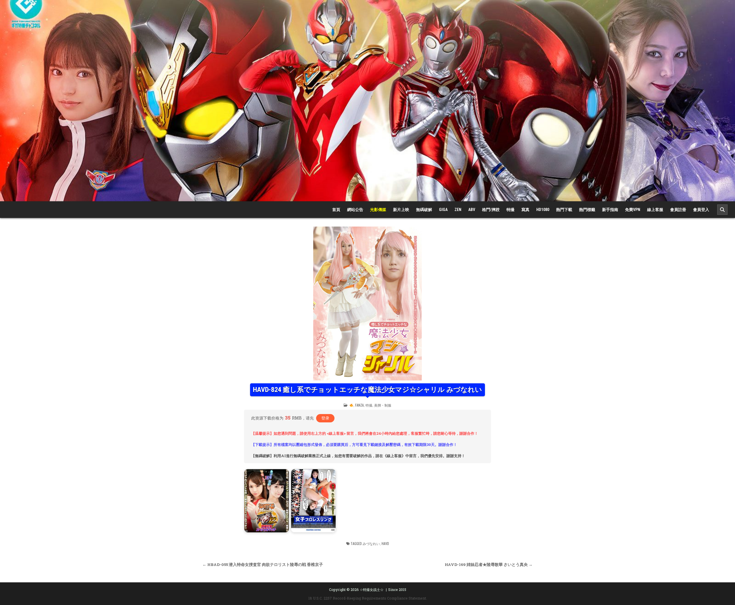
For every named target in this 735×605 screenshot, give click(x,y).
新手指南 (610, 209)
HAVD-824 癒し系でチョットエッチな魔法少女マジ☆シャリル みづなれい (367, 390)
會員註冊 (678, 209)
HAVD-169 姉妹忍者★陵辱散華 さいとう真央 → (489, 564)
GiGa (443, 209)
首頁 (336, 209)
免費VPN (632, 209)
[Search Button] (722, 209)
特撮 (510, 209)
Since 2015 (397, 589)
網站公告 (355, 209)
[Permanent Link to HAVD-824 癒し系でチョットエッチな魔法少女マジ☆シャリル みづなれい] (367, 303)
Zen (457, 209)
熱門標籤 (587, 209)
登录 (325, 418)
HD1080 (542, 209)
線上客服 (655, 209)
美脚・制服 (382, 405)
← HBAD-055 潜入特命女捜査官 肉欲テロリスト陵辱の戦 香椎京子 (262, 564)
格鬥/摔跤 (491, 209)
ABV (471, 209)
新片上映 (401, 209)
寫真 (525, 209)
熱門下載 (564, 209)
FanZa (359, 405)
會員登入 (701, 209)
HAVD (385, 543)
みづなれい (371, 543)
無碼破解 (424, 209)
